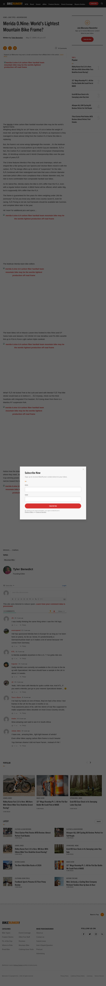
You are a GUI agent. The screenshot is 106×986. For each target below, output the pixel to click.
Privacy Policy (29, 512)
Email (26, 485)
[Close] (83, 469)
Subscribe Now (53, 506)
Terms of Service (41, 512)
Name (26, 495)
